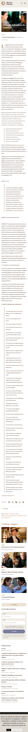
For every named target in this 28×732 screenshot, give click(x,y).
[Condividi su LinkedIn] (16, 502)
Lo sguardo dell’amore (8, 597)
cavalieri (6, 514)
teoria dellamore (5, 518)
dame (17, 514)
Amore (3, 34)
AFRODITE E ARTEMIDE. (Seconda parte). (12, 675)
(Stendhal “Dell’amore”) (7, 495)
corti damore (12, 514)
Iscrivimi (14, 631)
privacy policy (13, 626)
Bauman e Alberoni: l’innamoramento (12, 572)
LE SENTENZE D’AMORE (16, 210)
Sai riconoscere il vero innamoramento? (13, 547)
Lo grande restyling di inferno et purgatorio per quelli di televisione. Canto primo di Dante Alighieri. (14, 655)
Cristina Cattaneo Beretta (8, 37)
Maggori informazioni (17, 729)
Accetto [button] (8, 729)
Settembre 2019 (22, 516)
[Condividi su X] (12, 502)
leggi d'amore (13, 516)
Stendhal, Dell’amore (17, 145)
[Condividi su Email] (23, 502)
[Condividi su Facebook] (9, 502)
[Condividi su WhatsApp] (19, 502)
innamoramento (5, 516)
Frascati (3, 649)
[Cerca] (21, 3)
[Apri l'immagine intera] (24, 29)
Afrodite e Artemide (6, 687)
